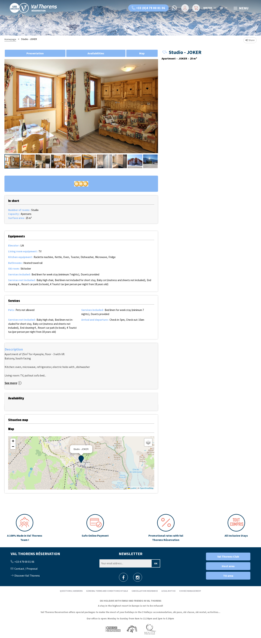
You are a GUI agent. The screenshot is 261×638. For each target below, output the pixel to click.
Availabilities (96, 53)
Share (251, 40)
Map (142, 53)
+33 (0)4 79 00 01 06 (150, 8)
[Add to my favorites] (164, 52)
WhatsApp (174, 8)
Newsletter (130, 553)
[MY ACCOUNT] (184, 8)
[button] (195, 8)
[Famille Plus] (132, 629)
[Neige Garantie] (112, 629)
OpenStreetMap (146, 488)
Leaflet (133, 488)
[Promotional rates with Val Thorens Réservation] (165, 528)
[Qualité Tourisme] (150, 629)
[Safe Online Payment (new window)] (95, 528)
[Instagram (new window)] (138, 578)
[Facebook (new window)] (123, 578)
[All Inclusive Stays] (236, 528)
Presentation (35, 53)
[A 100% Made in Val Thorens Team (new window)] (24, 528)
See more (11, 383)
